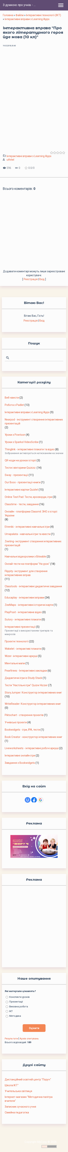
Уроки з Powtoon (15, 434)
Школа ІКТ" (12, 1085)
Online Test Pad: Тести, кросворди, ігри (28, 496)
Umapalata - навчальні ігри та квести (27, 534)
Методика (15, 1015)
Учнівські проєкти (16, 722)
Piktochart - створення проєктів (24, 715)
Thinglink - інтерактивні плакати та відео (30, 449)
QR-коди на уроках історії (20, 460)
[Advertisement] (34, 234)
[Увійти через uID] (27, 800)
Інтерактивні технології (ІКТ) (43, 15)
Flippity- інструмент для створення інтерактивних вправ (26, 573)
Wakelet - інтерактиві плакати (23, 648)
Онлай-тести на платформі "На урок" (27, 563)
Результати (11, 1038)
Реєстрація (31, 279)
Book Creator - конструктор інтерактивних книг (33, 736)
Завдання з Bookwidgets (20, 762)
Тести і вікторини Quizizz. (20, 467)
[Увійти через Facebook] (34, 800)
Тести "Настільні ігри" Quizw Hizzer (26, 685)
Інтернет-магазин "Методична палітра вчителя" (29, 1098)
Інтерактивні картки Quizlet (21, 489)
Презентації (16, 1001)
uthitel (10, 159)
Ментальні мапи (15, 663)
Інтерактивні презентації (20, 626)
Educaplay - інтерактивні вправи (24, 597)
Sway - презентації (16, 475)
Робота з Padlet (14, 404)
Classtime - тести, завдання (22, 504)
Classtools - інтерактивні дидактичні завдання (33, 586)
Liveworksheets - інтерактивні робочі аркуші (32, 748)
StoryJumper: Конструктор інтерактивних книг (33, 692)
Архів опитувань (29, 1038)
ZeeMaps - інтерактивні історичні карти (29, 604)
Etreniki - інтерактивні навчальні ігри (27, 526)
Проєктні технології (17, 641)
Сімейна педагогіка (17, 1112)
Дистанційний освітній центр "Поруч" (28, 1079)
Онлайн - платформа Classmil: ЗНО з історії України (31, 513)
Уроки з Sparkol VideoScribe (22, 442)
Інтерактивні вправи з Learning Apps (27, 19)
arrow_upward (59, 1143)
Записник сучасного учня (20, 1106)
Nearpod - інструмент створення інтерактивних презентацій (34, 421)
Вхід (42, 279)
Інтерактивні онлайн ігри (20, 755)
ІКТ (11, 1011)
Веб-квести (12, 397)
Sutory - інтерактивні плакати (23, 619)
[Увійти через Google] (40, 800)
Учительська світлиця (18, 1091)
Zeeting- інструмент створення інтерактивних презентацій (33, 543)
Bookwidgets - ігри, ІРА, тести (22, 729)
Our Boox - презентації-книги (22, 482)
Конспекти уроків (19, 997)
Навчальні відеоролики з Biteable (25, 556)
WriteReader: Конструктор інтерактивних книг (33, 703)
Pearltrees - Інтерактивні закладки (26, 670)
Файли (19, 15)
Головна (8, 15)
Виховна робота (18, 1006)
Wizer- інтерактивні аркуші (21, 656)
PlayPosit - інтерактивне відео (23, 612)
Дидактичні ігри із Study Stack (23, 677)
